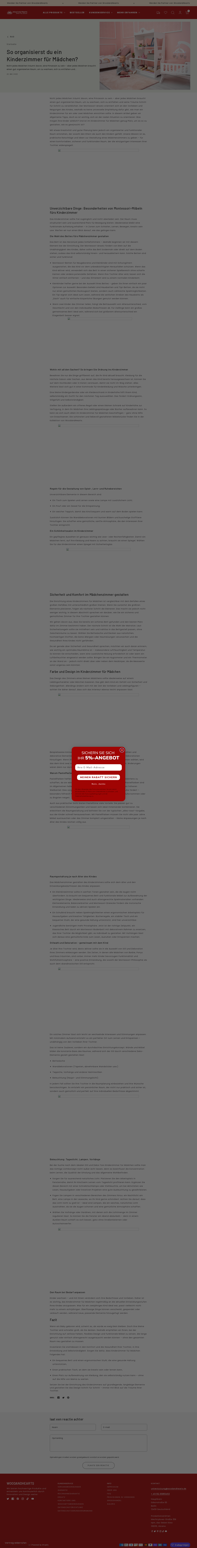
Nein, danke (98, 784)
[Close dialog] (122, 750)
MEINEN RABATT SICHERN (98, 777)
